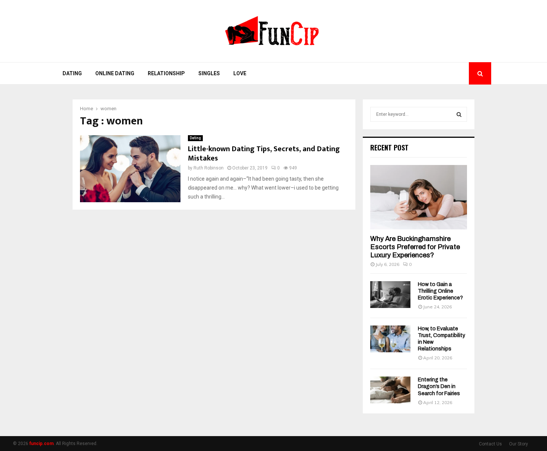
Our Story (518, 444)
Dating (72, 73)
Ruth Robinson (208, 168)
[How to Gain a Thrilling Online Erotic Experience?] (390, 294)
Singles (209, 73)
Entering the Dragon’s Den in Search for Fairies (439, 386)
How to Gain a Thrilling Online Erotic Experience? (440, 291)
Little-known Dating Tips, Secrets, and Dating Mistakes (264, 154)
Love (239, 73)
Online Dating (114, 73)
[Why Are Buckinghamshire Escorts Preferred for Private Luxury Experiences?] (418, 197)
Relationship (166, 73)
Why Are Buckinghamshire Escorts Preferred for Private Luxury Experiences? (415, 246)
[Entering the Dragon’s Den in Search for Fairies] (390, 390)
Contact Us (490, 444)
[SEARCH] (459, 114)
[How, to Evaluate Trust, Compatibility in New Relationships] (390, 338)
